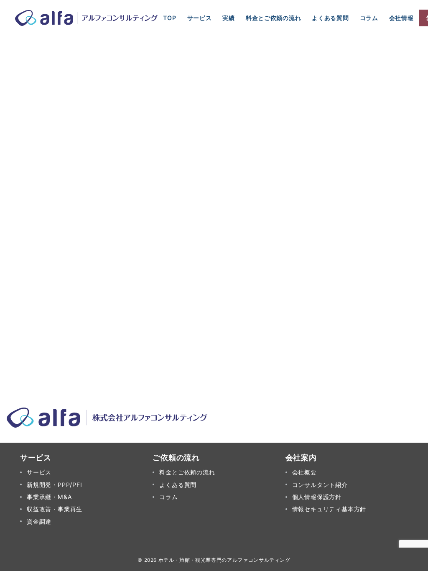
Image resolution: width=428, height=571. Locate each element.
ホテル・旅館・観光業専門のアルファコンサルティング (224, 560)
